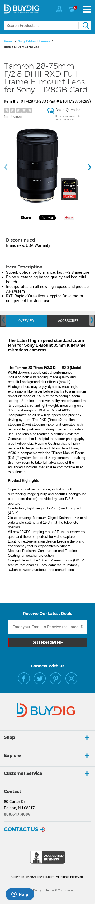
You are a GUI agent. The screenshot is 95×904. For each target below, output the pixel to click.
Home (8, 41)
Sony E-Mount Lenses (34, 41)
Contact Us (21, 829)
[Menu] (87, 9)
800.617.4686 (17, 814)
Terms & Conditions (59, 890)
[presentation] (5, 167)
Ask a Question (68, 110)
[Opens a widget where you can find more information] (19, 894)
